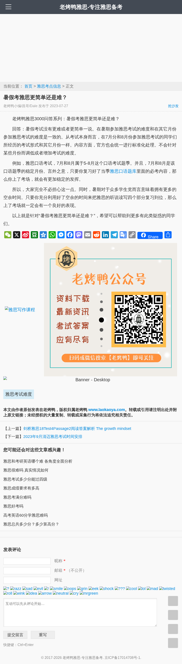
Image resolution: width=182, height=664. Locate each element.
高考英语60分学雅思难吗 (25, 515)
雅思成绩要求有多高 (21, 488)
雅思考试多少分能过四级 (25, 479)
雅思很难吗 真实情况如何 (25, 470)
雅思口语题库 (123, 171)
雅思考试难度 (18, 394)
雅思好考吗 (13, 506)
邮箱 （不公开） (70, 570)
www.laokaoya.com (106, 409)
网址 (58, 580)
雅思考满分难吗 (17, 497)
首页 (28, 86)
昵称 (59, 561)
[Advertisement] (91, 47)
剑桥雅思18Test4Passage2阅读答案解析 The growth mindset (77, 428)
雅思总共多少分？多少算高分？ (31, 524)
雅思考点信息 (49, 86)
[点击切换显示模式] (173, 601)
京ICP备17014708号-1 (122, 658)
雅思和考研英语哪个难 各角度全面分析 (37, 461)
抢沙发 (173, 106)
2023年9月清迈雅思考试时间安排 (52, 436)
